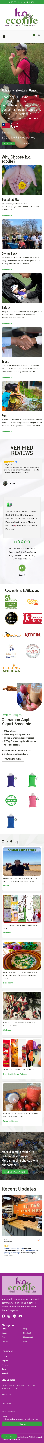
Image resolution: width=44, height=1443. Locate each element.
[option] (22, 536)
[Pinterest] (14, 1316)
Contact (5, 1341)
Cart (25, 1341)
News (16, 1074)
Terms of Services (11, 1439)
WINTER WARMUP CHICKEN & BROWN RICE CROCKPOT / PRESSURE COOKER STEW (20, 975)
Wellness (7, 932)
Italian (4, 1369)
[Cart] (34, 35)
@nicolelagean (31, 1250)
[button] (4, 36)
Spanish (5, 1373)
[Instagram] (9, 1316)
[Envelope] (20, 1316)
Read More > (7, 215)
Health (10, 983)
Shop (25, 1328)
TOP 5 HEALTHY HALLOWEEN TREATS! (19, 1069)
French (5, 1365)
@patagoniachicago (12, 1253)
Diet (5, 983)
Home (4, 1328)
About (4, 1333)
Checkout (27, 1333)
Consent (5, 1416)
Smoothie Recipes (10, 1121)
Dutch (4, 1356)
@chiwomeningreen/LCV (14, 1248)
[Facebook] (3, 1316)
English (5, 1360)
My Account (28, 1337)
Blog (3, 1337)
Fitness (6, 885)
